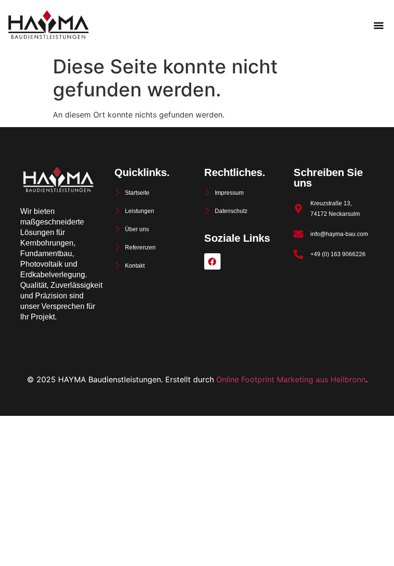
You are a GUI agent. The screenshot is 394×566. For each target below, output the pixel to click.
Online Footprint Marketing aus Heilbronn (291, 379)
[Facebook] (212, 261)
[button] (378, 26)
